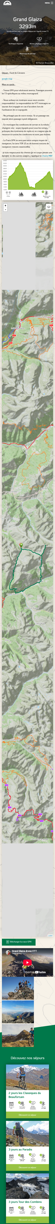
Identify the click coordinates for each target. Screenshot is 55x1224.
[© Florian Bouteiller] (18, 1035)
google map (7, 78)
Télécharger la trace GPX (20, 941)
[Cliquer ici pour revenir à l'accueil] (11, 3)
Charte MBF (47, 156)
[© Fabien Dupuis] (18, 988)
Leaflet (50, 936)
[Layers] (49, 206)
